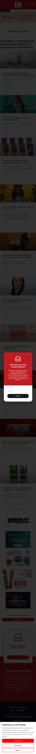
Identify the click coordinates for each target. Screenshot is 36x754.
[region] (18, 738)
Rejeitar (18, 750)
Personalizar (18, 745)
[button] (29, 354)
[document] (18, 377)
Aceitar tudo (18, 741)
